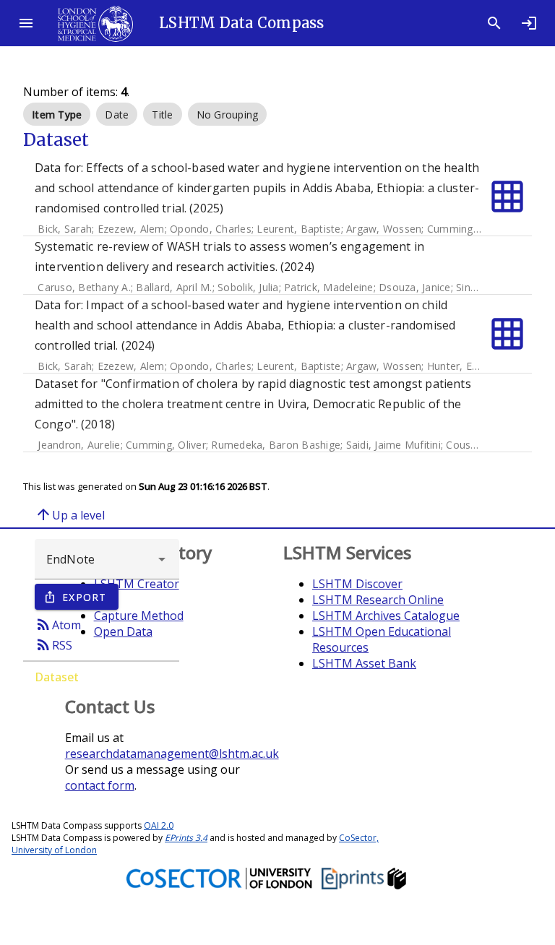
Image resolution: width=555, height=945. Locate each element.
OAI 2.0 (158, 825)
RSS (53, 644)
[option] (56, 114)
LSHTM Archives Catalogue (386, 615)
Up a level (70, 514)
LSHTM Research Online (378, 600)
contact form (99, 785)
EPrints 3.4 (186, 838)
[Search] (494, 23)
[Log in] (529, 23)
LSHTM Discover (357, 584)
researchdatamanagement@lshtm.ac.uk (172, 753)
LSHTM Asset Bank (364, 663)
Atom (58, 624)
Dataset (57, 677)
